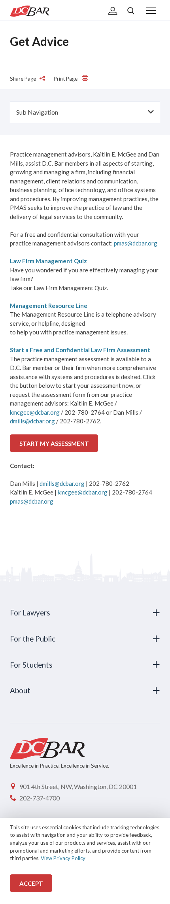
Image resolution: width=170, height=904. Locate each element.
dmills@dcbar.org (32, 421)
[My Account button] (112, 11)
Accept (31, 883)
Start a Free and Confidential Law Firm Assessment (80, 349)
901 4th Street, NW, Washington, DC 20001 (78, 786)
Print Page (66, 78)
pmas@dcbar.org (135, 243)
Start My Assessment (54, 443)
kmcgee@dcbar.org (35, 412)
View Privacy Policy (63, 858)
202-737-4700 (39, 798)
